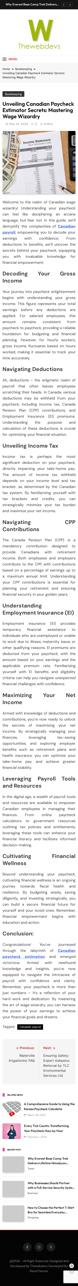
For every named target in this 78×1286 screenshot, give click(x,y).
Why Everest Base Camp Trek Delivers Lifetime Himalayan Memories (31, 4)
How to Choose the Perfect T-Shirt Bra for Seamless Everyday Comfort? (51, 1212)
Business (33, 1193)
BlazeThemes (39, 1271)
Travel (31, 1168)
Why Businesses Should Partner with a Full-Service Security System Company (51, 1187)
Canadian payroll (30, 1026)
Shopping (33, 1217)
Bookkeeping (13, 94)
